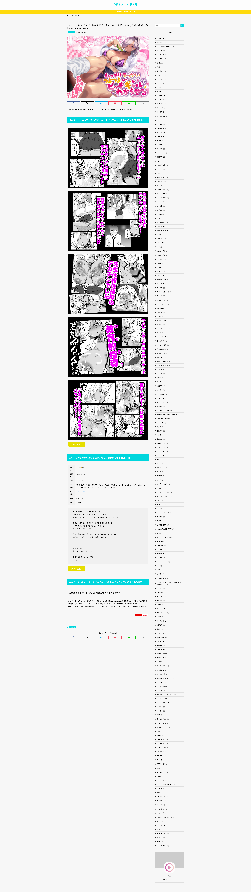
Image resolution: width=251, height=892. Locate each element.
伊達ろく (161, 517)
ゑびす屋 (161, 406)
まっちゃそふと (163, 345)
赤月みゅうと (162, 521)
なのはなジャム (163, 719)
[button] (73, 103)
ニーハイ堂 (161, 136)
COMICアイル (162, 267)
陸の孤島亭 (161, 658)
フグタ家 (161, 210)
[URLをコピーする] (142, 103)
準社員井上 (161, 756)
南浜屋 (160, 617)
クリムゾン (161, 71)
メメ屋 (160, 463)
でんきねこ (161, 596)
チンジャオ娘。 (163, 833)
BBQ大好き (161, 259)
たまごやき (161, 370)
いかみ (160, 435)
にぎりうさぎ (162, 455)
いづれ (160, 218)
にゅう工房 (161, 100)
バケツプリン (162, 83)
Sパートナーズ (162, 337)
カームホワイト (163, 177)
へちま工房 (161, 38)
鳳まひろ (161, 838)
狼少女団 (161, 206)
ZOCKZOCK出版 (163, 686)
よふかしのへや (163, 198)
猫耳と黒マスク (163, 846)
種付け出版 (161, 63)
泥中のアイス (162, 468)
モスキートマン (163, 300)
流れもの (161, 324)
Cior (159, 173)
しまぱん (161, 588)
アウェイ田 (161, 42)
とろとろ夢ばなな (163, 365)
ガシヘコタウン (163, 402)
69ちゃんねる (162, 222)
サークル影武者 (163, 739)
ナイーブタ (161, 500)
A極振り (160, 476)
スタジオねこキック (164, 292)
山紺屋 (160, 263)
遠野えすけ (161, 128)
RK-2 (159, 120)
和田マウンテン (163, 613)
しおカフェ (161, 670)
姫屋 (159, 731)
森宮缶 (160, 378)
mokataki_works (163, 545)
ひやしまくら (162, 674)
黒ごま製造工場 (163, 525)
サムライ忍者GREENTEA (166, 46)
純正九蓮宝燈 (162, 132)
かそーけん (161, 79)
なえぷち (161, 288)
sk (159, 533)
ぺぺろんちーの (163, 723)
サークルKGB (162, 649)
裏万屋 (160, 427)
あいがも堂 (161, 554)
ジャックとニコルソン (165, 492)
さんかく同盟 (162, 251)
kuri (159, 247)
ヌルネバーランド (163, 727)
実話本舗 (161, 600)
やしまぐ (161, 711)
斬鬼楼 (160, 316)
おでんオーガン (163, 772)
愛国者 (160, 629)
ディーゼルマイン (163, 329)
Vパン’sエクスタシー (164, 496)
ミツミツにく (162, 91)
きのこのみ (161, 801)
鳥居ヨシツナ (162, 386)
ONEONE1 (161, 181)
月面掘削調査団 (163, 165)
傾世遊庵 (161, 707)
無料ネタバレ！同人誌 (125, 4)
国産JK (160, 459)
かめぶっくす (162, 382)
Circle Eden (162, 423)
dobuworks (162, 308)
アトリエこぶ (162, 296)
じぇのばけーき (163, 451)
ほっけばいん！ (163, 447)
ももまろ (161, 645)
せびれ (160, 570)
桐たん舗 (161, 124)
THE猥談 (161, 805)
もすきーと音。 (163, 666)
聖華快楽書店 (162, 764)
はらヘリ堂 (161, 398)
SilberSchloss (162, 243)
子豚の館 (161, 312)
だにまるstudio (163, 349)
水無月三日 (161, 633)
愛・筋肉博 (161, 112)
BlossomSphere (163, 562)
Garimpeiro (162, 153)
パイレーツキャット (164, 703)
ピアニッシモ (162, 609)
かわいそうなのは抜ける (165, 817)
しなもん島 (161, 75)
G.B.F (160, 161)
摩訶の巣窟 (161, 357)
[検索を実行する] (182, 25)
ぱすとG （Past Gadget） (166, 784)
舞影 (159, 67)
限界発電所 (161, 104)
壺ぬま (160, 141)
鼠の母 (160, 735)
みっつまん (161, 504)
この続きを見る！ (76, 444)
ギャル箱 (161, 149)
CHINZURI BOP (163, 748)
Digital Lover (162, 443)
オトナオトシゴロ (163, 484)
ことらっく (161, 549)
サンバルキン (162, 788)
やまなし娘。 (162, 809)
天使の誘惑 (161, 752)
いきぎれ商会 (162, 96)
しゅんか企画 (162, 116)
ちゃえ (160, 235)
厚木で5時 (161, 185)
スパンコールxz (163, 699)
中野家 (160, 87)
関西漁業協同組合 (163, 231)
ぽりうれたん (162, 690)
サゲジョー (161, 682)
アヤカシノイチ (163, 190)
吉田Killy (161, 431)
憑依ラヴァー (162, 829)
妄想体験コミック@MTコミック (168, 414)
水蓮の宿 (161, 625)
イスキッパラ (162, 255)
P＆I (159, 715)
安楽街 (160, 333)
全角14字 (161, 541)
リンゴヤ (161, 169)
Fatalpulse (161, 214)
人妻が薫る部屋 (163, 280)
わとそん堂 (161, 813)
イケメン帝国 (162, 641)
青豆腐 (160, 472)
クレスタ (161, 374)
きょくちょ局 (162, 825)
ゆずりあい (161, 574)
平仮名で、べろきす (164, 304)
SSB (159, 566)
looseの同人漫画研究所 (165, 529)
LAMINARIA (161, 662)
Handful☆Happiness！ (165, 419)
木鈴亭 (160, 842)
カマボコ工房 (162, 394)
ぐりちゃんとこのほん (165, 537)
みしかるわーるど (163, 760)
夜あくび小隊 (162, 271)
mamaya (161, 592)
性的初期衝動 (162, 157)
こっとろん (161, 509)
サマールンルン (163, 743)
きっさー (161, 390)
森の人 (160, 480)
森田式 (160, 604)
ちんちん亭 (161, 284)
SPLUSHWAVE (162, 797)
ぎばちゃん (161, 239)
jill (159, 768)
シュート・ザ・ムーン (165, 410)
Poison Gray (162, 108)
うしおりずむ (162, 341)
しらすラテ (161, 488)
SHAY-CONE (72, 32)
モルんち (161, 51)
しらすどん (161, 59)
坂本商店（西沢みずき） (165, 678)
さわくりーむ (162, 776)
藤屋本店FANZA (163, 654)
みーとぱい (161, 55)
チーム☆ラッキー (163, 226)
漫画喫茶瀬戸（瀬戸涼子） (166, 694)
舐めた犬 (161, 439)
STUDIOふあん (162, 320)
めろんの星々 (162, 194)
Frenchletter (162, 202)
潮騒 (159, 793)
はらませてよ (162, 558)
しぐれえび (161, 780)
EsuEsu (160, 145)
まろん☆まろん (163, 578)
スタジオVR (161, 275)
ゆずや (160, 821)
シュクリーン (162, 353)
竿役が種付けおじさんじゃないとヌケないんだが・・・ (169, 583)
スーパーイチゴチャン (165, 513)
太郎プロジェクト (163, 361)
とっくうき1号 (162, 621)
